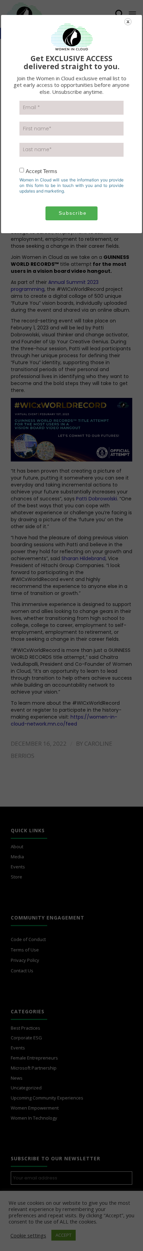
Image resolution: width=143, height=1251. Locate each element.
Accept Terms (41, 171)
